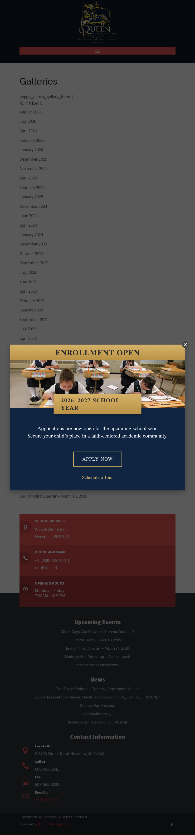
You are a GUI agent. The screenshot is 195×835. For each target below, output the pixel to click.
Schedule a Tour (97, 477)
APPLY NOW (97, 459)
